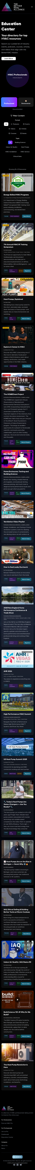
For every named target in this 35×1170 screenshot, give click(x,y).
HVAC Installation (11, 151)
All (6, 124)
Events (27, 124)
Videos (13, 129)
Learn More (8, 58)
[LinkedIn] (17, 1165)
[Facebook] (14, 1165)
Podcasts (16, 124)
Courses (13, 133)
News (3, 1148)
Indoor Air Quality (11, 147)
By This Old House (8, 570)
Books (24, 133)
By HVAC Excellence (8, 809)
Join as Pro (4, 1131)
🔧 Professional (9, 102)
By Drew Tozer (7, 302)
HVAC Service (25, 151)
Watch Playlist (25, 442)
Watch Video (26, 318)
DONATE (18, 1157)
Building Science (20, 142)
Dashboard (5, 1134)
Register (27, 270)
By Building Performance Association (12, 615)
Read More (27, 216)
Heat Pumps (25, 147)
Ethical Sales (17, 156)
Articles (23, 129)
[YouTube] (21, 1165)
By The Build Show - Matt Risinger (12, 1017)
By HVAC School (7, 250)
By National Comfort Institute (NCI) (12, 717)
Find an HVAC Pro (7, 1123)
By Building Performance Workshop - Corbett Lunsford (16, 397)
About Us (4, 1145)
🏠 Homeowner (26, 102)
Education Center (7, 1137)
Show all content (17, 109)
